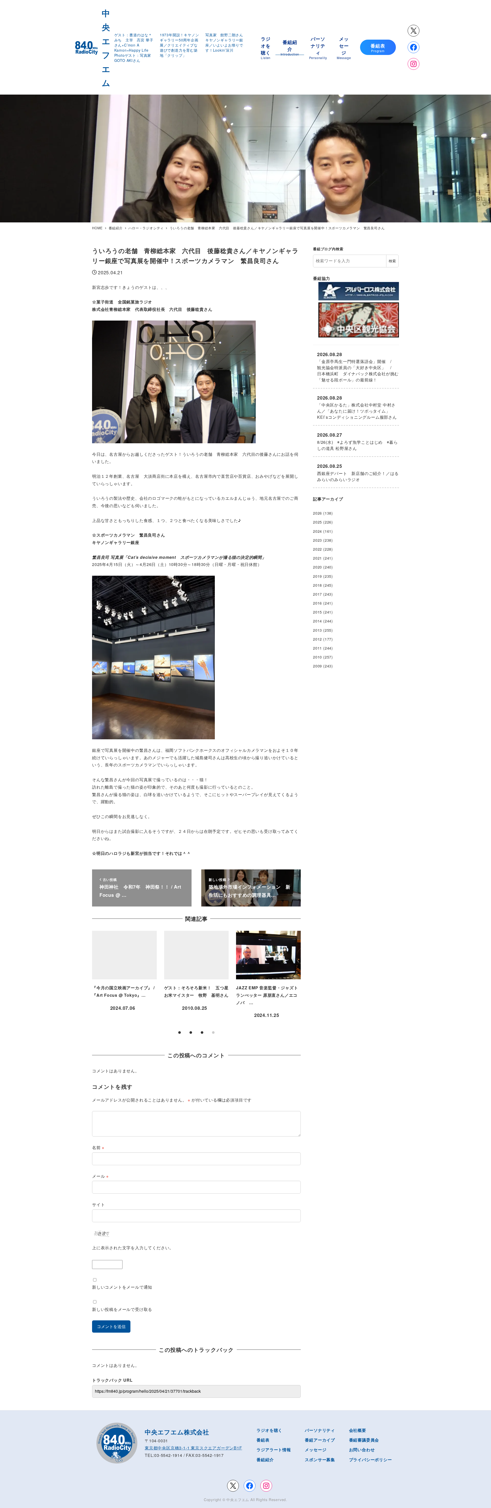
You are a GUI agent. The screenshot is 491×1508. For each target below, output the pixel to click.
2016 (317, 603)
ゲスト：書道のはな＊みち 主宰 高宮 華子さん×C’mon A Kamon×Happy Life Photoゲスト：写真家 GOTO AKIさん (133, 47)
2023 (317, 540)
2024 (317, 531)
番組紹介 (265, 1459)
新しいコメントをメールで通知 (122, 1287)
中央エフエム (237, 1499)
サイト (98, 1204)
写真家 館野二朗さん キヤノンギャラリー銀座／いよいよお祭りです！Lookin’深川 (226, 42)
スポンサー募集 (320, 1459)
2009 (317, 665)
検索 (392, 260)
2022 (317, 549)
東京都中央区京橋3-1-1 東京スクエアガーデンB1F (193, 1448)
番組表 (262, 1440)
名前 (98, 1147)
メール (100, 1176)
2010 (317, 657)
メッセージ (315, 1450)
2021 (317, 558)
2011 (317, 648)
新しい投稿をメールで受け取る (122, 1309)
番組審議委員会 (364, 1440)
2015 (317, 612)
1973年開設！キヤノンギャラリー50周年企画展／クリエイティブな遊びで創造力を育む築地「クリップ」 (179, 45)
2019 (317, 576)
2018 (317, 585)
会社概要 (357, 1430)
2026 (317, 513)
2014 (317, 620)
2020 (317, 567)
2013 (317, 630)
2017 (317, 594)
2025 (317, 522)
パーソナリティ (320, 1430)
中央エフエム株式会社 (177, 1431)
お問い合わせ (362, 1450)
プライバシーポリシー (370, 1459)
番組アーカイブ (320, 1440)
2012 (317, 639)
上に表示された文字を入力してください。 (133, 1248)
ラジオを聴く (269, 1430)
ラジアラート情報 (273, 1450)
